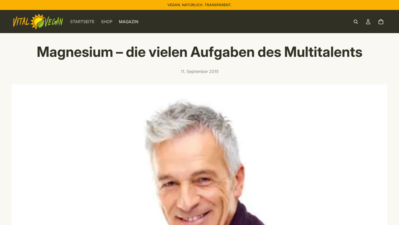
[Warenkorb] (380, 21)
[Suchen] (355, 21)
